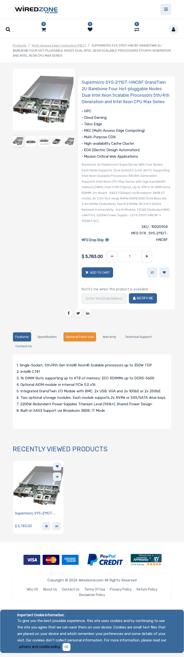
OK (66, 647)
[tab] (22, 337)
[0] (44, 29)
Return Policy (147, 589)
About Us (50, 589)
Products (19, 45)
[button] (164, 272)
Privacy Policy (121, 589)
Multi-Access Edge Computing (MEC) (59, 45)
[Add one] (146, 256)
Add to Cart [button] (100, 272)
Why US (32, 589)
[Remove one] (112, 256)
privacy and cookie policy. (40, 647)
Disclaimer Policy (92, 595)
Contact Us (71, 589)
